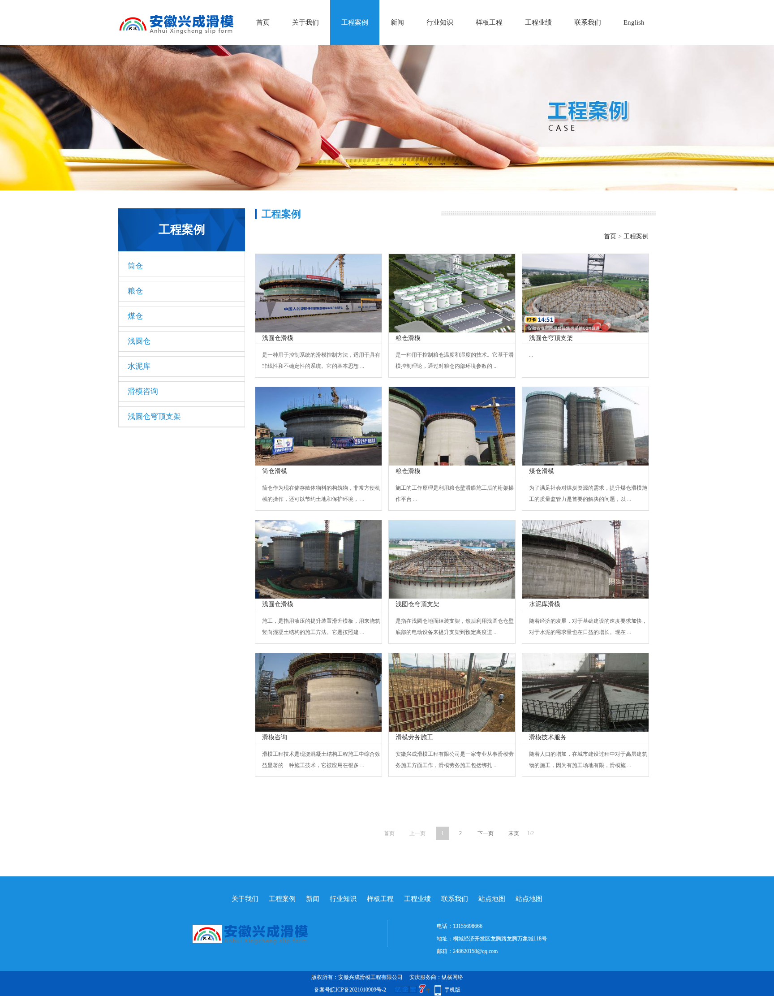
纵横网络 (452, 977)
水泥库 (139, 366)
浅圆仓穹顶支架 (154, 416)
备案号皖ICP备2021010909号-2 (350, 990)
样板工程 (489, 22)
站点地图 (491, 898)
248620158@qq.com (475, 951)
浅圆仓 (139, 341)
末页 (513, 833)
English (634, 22)
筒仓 (135, 266)
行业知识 (439, 22)
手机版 (452, 990)
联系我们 (587, 22)
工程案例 (354, 22)
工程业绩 (538, 22)
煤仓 (135, 316)
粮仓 (135, 291)
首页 (263, 22)
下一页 (485, 833)
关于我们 (305, 22)
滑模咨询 (143, 391)
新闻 (397, 22)
